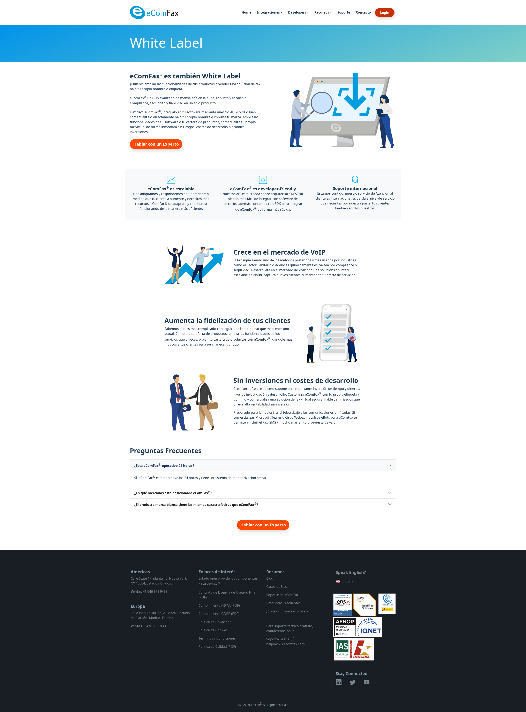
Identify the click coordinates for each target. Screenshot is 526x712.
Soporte (343, 12)
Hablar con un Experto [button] (156, 144)
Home (246, 12)
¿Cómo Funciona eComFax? (287, 611)
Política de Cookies (213, 630)
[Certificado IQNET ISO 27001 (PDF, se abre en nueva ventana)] (369, 626)
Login (384, 12)
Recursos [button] (321, 12)
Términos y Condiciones (216, 638)
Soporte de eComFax (282, 595)
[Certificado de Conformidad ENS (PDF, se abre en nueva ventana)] (342, 604)
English (344, 581)
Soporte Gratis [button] (277, 639)
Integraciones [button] (268, 12)
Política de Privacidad (215, 622)
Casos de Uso (276, 586)
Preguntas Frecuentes (283, 603)
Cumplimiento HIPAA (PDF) (219, 605)
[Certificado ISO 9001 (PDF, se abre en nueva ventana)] (354, 649)
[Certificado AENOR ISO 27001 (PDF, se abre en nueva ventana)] (345, 626)
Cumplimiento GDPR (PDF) (218, 613)
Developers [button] (297, 12)
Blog (269, 578)
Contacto (363, 12)
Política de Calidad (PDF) (217, 646)
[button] (338, 683)
